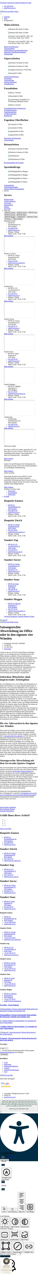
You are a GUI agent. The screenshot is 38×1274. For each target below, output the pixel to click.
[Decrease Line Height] (3, 1189)
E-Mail (2, 1048)
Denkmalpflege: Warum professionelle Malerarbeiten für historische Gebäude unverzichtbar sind (18, 1016)
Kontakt (6, 496)
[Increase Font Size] (3, 1157)
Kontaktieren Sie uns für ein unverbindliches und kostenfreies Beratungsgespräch (18, 794)
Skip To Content (5, 1254)
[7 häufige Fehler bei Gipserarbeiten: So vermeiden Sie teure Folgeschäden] (19, 1022)
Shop (5, 19)
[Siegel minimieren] (11, 1261)
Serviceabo (7, 649)
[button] (8, 1086)
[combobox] (19, 1105)
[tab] (10, 212)
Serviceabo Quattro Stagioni (22, 771)
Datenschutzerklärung (7, 1052)
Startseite (7, 17)
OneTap (10, 1156)
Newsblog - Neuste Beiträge (9, 1005)
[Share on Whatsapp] (5, 825)
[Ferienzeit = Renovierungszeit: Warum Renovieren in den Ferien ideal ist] (19, 1034)
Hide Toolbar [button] (4, 1160)
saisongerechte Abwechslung (13, 736)
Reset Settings (5, 1256)
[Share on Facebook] (5, 820)
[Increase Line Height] (3, 1182)
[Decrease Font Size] (3, 1165)
